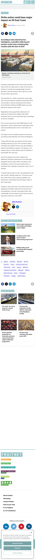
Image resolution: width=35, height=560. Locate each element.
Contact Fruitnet (8, 501)
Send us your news (9, 505)
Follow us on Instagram (29, 526)
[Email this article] (14, 33)
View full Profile (10, 214)
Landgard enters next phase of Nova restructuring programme (24, 237)
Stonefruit (7, 276)
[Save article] (32, 33)
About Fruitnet (7, 495)
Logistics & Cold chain (10, 270)
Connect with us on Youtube (21, 526)
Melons (27, 270)
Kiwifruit (25, 267)
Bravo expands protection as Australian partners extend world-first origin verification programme (8, 337)
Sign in (11, 29)
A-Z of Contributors (9, 511)
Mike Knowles (11, 25)
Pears (15, 273)
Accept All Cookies (17, 543)
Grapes (19, 267)
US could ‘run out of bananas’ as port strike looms (8, 308)
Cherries (6, 264)
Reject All (17, 548)
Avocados (12, 261)
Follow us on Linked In (6, 526)
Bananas (19, 261)
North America (8, 273)
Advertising (6, 498)
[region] (17, 544)
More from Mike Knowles (10, 221)
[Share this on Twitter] (6, 33)
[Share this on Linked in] (10, 33)
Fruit (13, 267)
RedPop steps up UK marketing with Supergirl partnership (24, 249)
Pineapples (22, 273)
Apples (6, 261)
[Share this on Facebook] (2, 33)
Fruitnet (4, 13)
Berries (26, 261)
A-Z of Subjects (8, 508)
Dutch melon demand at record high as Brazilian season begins (24, 226)
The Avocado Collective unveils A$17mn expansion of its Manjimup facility (25, 309)
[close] (33, 29)
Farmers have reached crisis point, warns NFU (25, 334)
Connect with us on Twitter (14, 526)
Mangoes (20, 270)
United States (21, 276)
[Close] (31, 533)
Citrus (12, 264)
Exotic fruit (7, 267)
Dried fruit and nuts (21, 264)
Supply (14, 276)
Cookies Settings (17, 553)
